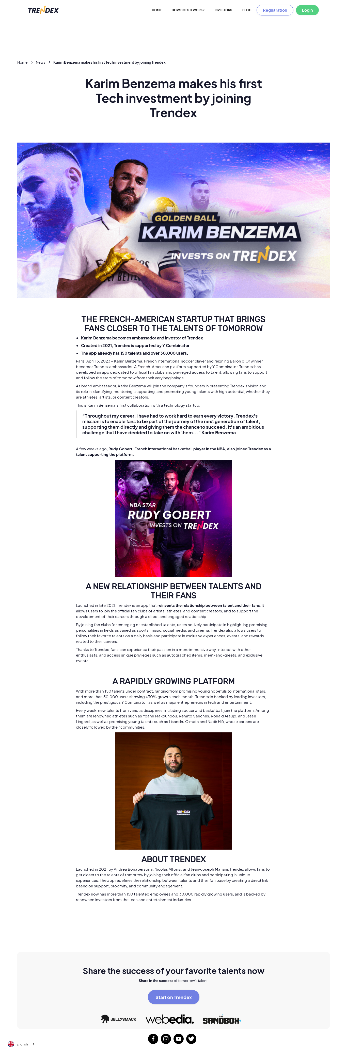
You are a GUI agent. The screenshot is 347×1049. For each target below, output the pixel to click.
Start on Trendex (173, 997)
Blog (246, 10)
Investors (223, 10)
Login (307, 10)
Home (157, 10)
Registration (275, 10)
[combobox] (21, 1044)
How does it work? (188, 10)
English (22, 1044)
